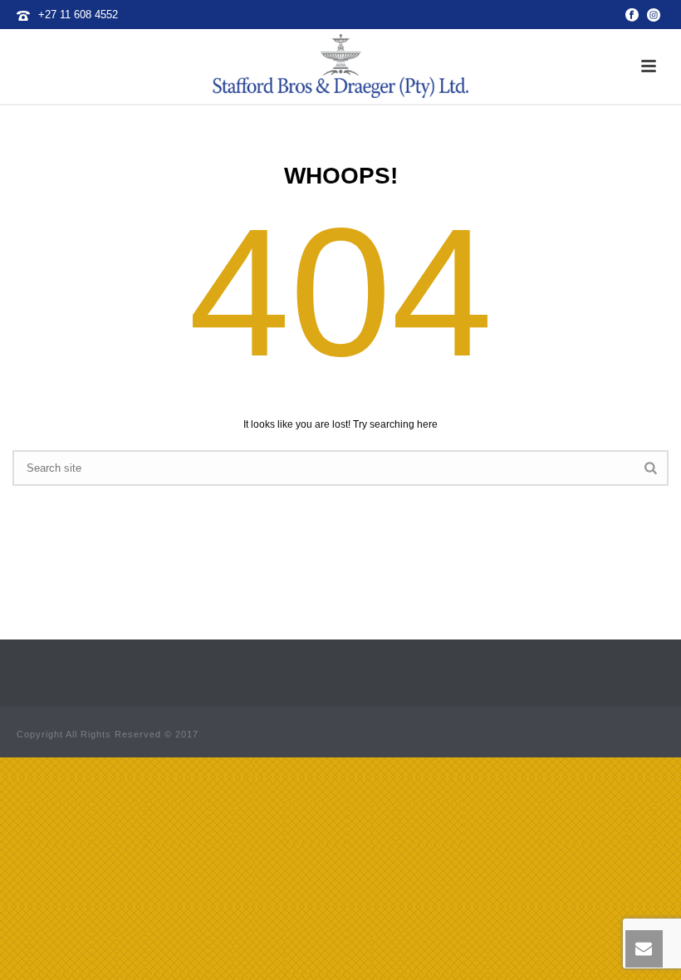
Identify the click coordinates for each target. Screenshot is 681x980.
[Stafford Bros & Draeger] (340, 66)
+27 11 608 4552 (78, 14)
